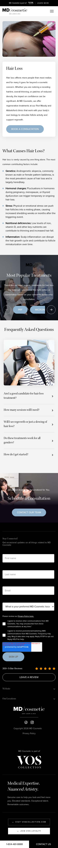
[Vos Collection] (30, 3)
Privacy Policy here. (26, 616)
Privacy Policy (29, 733)
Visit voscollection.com (29, 822)
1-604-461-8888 (14, 844)
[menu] (52, 11)
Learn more (43, 3)
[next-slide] (51, 309)
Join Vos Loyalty (29, 831)
